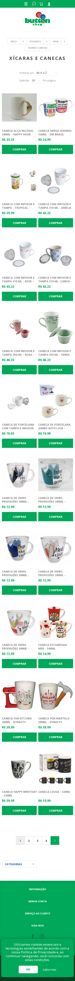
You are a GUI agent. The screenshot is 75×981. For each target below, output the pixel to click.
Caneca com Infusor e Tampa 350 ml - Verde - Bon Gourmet (55, 354)
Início (14, 41)
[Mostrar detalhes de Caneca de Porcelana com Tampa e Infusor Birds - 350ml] (19, 401)
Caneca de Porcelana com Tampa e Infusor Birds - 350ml (18, 428)
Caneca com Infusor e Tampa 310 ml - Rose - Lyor (18, 281)
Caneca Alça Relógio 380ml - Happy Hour (17, 132)
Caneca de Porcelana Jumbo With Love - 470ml (54, 428)
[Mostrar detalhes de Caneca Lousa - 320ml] (55, 768)
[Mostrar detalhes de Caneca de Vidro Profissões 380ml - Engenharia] (19, 548)
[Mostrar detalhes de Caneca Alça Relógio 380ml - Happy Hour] (19, 107)
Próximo (55, 840)
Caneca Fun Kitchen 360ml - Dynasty (17, 720)
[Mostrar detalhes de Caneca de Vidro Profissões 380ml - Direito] (19, 474)
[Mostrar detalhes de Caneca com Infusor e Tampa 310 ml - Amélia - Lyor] (55, 181)
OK (28, 969)
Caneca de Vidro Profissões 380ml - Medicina (52, 575)
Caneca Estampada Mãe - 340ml (52, 646)
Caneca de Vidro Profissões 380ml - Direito (15, 501)
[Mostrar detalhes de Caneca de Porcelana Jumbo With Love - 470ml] (55, 401)
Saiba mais (49, 969)
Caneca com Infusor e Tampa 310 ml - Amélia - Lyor (54, 207)
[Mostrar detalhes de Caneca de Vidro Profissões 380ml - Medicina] (55, 548)
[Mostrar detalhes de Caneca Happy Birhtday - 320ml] (19, 768)
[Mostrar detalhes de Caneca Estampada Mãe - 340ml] (55, 621)
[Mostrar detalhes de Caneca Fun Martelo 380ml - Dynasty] (55, 695)
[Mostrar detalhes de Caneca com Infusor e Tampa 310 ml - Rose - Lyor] (19, 254)
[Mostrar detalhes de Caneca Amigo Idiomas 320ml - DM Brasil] (55, 107)
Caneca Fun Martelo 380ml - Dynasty (53, 720)
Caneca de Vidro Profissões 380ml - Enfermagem (52, 501)
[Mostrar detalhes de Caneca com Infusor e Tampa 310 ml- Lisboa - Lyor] (55, 254)
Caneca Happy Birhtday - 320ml (19, 793)
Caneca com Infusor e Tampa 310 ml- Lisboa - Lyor (55, 281)
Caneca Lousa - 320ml (54, 792)
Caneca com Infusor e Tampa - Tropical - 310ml (18, 207)
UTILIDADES (35, 41)
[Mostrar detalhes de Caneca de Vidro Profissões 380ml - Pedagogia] (19, 621)
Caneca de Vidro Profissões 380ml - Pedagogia (15, 648)
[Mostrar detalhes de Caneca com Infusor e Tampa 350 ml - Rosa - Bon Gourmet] (19, 328)
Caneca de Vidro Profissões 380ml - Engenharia (15, 575)
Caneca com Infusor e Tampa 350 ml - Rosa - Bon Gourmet (18, 354)
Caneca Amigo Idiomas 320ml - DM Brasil (55, 132)
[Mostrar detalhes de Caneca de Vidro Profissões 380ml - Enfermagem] (55, 474)
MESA (55, 41)
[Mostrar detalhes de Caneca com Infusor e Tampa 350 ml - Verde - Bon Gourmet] (55, 328)
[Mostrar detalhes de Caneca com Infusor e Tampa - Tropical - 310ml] (19, 181)
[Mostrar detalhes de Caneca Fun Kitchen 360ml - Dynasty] (19, 695)
